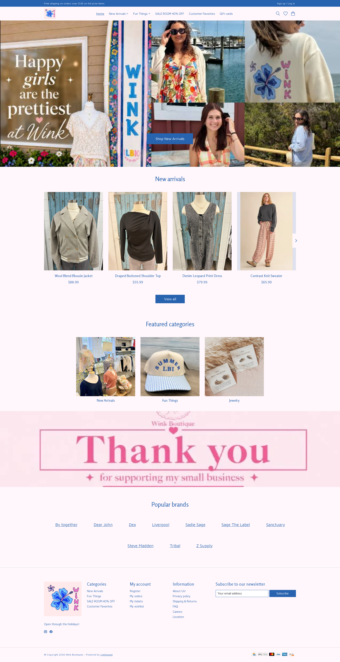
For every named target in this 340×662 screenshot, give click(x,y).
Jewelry (234, 400)
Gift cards (226, 13)
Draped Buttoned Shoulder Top (138, 276)
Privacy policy (181, 596)
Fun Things (170, 400)
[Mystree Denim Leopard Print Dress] (202, 231)
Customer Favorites (202, 13)
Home (100, 13)
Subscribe (282, 593)
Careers (177, 611)
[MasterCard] (271, 654)
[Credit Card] (254, 654)
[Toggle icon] (278, 13)
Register (135, 591)
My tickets (136, 601)
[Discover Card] (291, 654)
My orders (136, 596)
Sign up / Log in (286, 3)
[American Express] (284, 654)
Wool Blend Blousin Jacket (73, 276)
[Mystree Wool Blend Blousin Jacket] (73, 231)
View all (170, 299)
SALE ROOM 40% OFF (169, 13)
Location (178, 616)
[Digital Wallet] (263, 654)
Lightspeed (107, 654)
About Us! (179, 591)
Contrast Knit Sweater (266, 276)
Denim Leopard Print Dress (202, 276)
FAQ (175, 606)
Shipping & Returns (185, 601)
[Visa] (278, 654)
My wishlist (137, 606)
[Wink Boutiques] (50, 13)
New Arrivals (106, 400)
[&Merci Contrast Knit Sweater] (266, 231)
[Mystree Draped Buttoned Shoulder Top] (137, 231)
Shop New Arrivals (170, 138)
